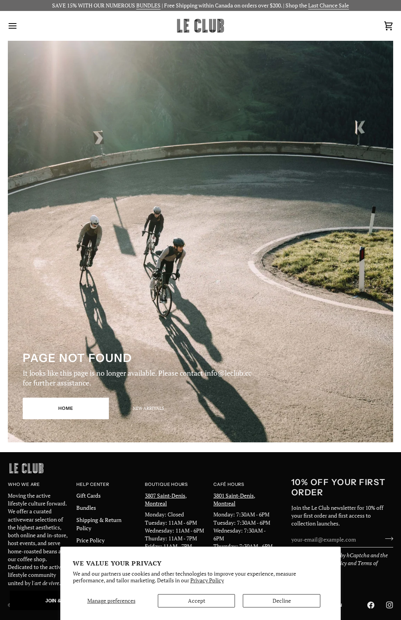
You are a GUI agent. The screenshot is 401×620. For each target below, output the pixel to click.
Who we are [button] (24, 484)
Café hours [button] (228, 484)
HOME (65, 408)
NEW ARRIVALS (148, 408)
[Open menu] (19, 25)
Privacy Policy (207, 580)
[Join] (386, 539)
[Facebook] (370, 605)
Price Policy (90, 540)
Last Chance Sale (328, 5)
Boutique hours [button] (166, 484)
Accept (196, 600)
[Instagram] (389, 605)
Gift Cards (88, 495)
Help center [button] (92, 484)
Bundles (86, 507)
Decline (282, 600)
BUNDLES (148, 5)
